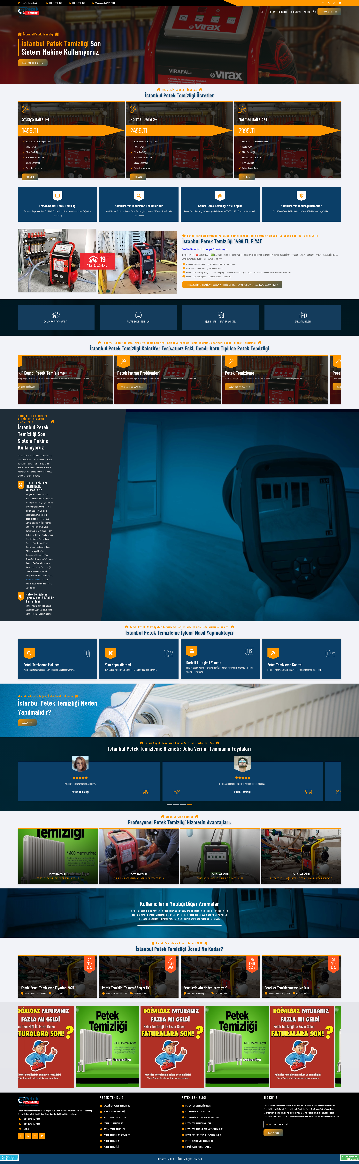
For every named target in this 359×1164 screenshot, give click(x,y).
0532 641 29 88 (273, 1132)
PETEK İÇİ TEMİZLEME (113, 1123)
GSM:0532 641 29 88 (329, 11)
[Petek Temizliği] (334, 3)
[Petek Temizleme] (340, 3)
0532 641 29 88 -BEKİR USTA (32, 63)
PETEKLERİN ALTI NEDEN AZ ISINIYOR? (202, 1117)
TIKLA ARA (30, 177)
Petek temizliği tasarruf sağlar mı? (126, 987)
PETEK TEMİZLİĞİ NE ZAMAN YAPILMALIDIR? (204, 1129)
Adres (307, 11)
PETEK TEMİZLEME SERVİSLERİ (117, 1135)
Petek (272, 11)
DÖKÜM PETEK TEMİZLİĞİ (115, 1111)
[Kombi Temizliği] (323, 3)
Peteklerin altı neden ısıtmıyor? (205, 987)
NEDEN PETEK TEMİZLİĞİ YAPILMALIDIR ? (203, 1135)
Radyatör (282, 11)
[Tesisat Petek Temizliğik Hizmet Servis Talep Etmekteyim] (9, 1157)
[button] (169, 804)
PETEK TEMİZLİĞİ (111, 1146)
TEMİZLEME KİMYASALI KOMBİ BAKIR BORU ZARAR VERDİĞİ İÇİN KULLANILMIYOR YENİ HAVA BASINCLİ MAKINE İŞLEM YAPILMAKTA (232, 284)
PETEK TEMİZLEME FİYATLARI (198, 1105)
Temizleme (295, 11)
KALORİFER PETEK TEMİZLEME (117, 1105)
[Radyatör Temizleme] (328, 3)
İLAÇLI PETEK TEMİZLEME (115, 1117)
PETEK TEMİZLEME (112, 1140)
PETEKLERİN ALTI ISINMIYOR (197, 1111)
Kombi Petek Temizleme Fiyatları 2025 (47, 987)
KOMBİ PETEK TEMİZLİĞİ (114, 1129)
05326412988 (27, 722)
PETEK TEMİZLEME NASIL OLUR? (199, 1123)
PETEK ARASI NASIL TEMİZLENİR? (200, 1140)
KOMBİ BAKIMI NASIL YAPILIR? (198, 1146)
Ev (262, 11)
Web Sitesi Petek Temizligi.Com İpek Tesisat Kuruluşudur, (205, 249)
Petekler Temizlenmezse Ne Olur (287, 987)
